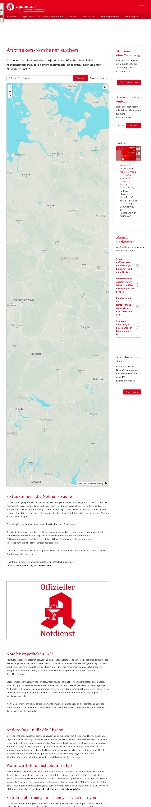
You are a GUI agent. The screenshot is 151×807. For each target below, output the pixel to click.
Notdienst (12, 16)
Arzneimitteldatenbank (51, 16)
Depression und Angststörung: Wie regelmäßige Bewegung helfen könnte (125, 285)
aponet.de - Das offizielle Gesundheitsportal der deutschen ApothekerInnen (26, 8)
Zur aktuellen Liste (128, 82)
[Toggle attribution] (105, 483)
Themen (73, 16)
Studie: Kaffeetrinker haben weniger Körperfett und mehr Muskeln (124, 265)
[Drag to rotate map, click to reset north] (10, 95)
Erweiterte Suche (98, 78)
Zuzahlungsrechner (109, 16)
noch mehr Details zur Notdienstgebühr (59, 789)
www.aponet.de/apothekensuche (33, 565)
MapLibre (83, 483)
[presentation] (143, 16)
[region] (58, 285)
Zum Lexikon (132, 392)
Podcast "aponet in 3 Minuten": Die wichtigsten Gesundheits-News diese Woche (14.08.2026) (128, 176)
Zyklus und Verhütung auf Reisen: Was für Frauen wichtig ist (124, 328)
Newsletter (88, 16)
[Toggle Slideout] (142, 7)
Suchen (80, 78)
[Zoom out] (10, 91)
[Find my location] (105, 87)
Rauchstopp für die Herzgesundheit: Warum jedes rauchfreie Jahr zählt (124, 306)
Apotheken (28, 16)
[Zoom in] (10, 87)
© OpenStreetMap (95, 483)
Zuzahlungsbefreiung (135, 16)
